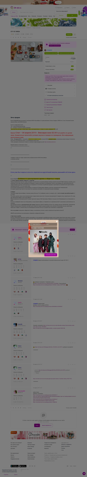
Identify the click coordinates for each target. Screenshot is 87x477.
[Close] (57, 221)
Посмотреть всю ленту (51, 254)
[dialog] (43, 238)
